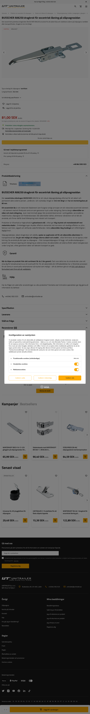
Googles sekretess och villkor (31, 346)
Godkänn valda (20, 378)
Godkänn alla (70, 378)
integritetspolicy (47, 344)
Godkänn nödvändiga (45, 378)
